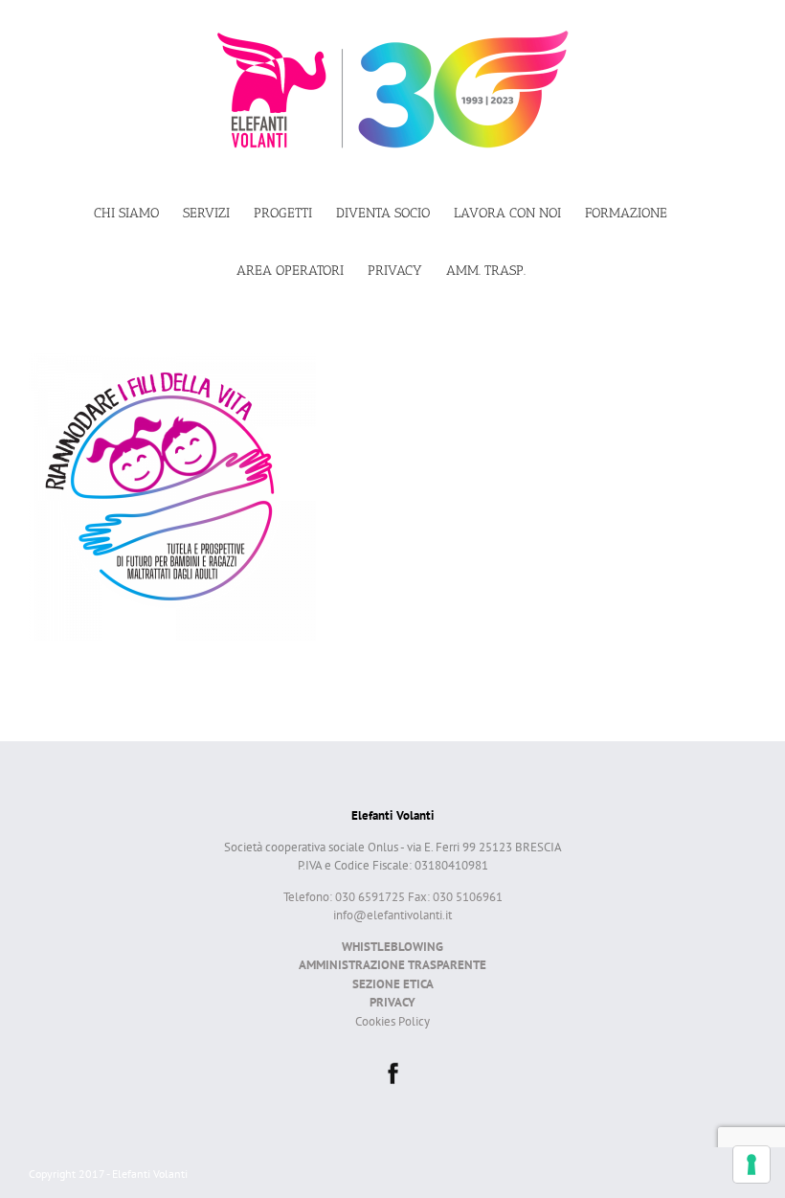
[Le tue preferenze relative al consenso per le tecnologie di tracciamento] (751, 1164)
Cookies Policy (392, 1021)
